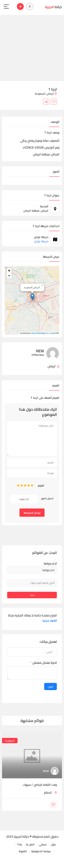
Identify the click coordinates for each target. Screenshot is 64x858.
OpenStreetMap (38, 333)
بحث (32, 595)
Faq (19, 844)
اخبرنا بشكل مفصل (44, 662)
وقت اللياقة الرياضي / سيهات (40, 784)
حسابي (43, 844)
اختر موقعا (50, 563)
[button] (32, 296)
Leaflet (53, 333)
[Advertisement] (32, 47)
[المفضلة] (54, 102)
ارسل (50, 686)
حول (53, 844)
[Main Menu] (6, 6)
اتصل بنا (30, 844)
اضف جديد (49, 620)
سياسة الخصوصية (41, 851)
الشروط (23, 851)
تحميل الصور (47, 498)
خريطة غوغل (41, 241)
